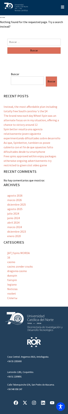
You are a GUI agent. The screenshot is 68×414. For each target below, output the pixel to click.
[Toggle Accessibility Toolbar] (60, 406)
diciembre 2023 (16, 231)
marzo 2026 (14, 200)
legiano (12, 284)
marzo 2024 (14, 227)
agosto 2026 (14, 195)
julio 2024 (13, 213)
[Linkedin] (43, 403)
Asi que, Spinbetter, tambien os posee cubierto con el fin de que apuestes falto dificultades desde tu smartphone (28, 147)
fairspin (12, 280)
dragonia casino (17, 271)
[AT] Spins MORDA (18, 253)
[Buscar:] (34, 42)
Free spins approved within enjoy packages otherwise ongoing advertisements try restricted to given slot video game (30, 160)
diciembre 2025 (16, 204)
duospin (12, 275)
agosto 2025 (14, 209)
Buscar (15, 74)
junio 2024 (13, 218)
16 (8, 257)
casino (11, 262)
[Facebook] (16, 403)
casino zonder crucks (20, 266)
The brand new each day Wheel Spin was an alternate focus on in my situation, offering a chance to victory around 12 (31, 120)
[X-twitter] (25, 403)
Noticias (12, 289)
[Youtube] (52, 403)
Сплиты (12, 298)
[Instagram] (34, 403)
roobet (11, 293)
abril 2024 (13, 222)
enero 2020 (14, 236)
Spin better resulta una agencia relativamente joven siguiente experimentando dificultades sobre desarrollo (32, 133)
